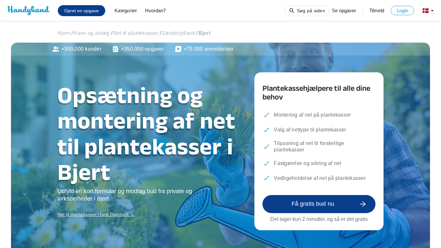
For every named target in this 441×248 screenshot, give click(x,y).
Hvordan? (155, 10)
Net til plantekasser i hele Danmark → (96, 214)
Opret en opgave (81, 10)
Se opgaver (344, 10)
